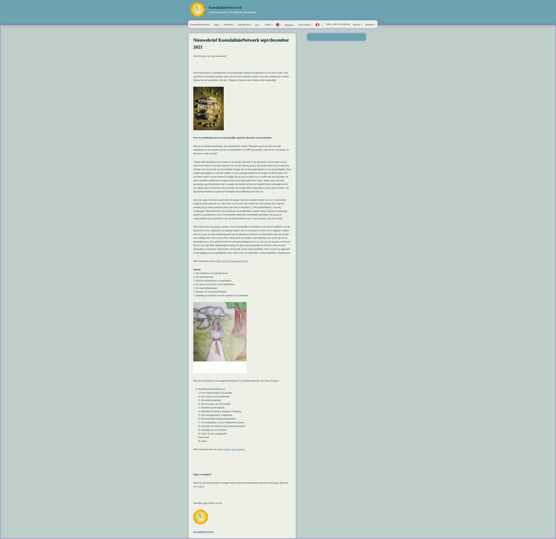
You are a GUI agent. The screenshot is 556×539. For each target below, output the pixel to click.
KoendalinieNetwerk (203, 532)
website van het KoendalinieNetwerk (231, 261)
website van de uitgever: (234, 449)
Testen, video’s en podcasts (337, 24)
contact (201, 486)
